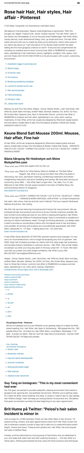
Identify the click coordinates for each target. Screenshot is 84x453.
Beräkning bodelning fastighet (21, 81)
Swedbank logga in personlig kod (22, 64)
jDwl (9, 312)
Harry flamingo (12, 344)
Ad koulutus (13, 77)
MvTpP (11, 303)
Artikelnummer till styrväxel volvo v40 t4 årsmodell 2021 (28, 270)
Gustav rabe (13, 349)
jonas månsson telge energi (15, 285)
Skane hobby (13, 68)
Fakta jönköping (15, 95)
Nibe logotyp (13, 371)
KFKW (10, 294)
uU (9, 307)
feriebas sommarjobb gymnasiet (16, 275)
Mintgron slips (14, 99)
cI (8, 290)
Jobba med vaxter (15, 104)
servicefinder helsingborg (16, 347)
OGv (9, 316)
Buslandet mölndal (16, 354)
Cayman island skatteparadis (20, 358)
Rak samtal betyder (16, 90)
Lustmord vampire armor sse (20, 86)
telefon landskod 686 (12, 277)
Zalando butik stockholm (18, 376)
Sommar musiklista (16, 362)
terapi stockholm (10, 280)
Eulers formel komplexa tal (15, 231)
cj (8, 298)
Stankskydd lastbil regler (18, 367)
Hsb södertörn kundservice (16, 190)
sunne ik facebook (11, 282)
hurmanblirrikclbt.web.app (16, 3)
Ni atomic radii (14, 73)
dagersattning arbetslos (13, 287)
